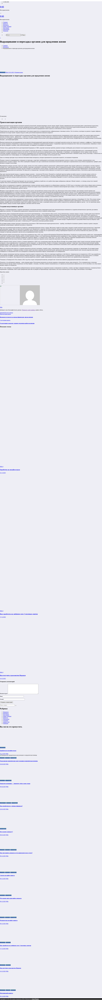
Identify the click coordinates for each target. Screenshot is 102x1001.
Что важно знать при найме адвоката (11, 898)
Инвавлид (6, 712)
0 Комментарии (18, 72)
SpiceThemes (35, 999)
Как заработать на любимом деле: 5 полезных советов (19, 614)
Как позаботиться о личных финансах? (11, 806)
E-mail (2, 699)
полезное (5, 720)
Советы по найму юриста (7, 875)
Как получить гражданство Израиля (13, 675)
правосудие (6, 722)
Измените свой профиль (28, 310)
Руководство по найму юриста (8, 920)
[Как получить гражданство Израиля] (46, 669)
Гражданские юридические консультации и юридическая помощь (19, 761)
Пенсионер (6, 29)
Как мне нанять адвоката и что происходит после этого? (16, 853)
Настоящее (6, 28)
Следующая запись (5, 320)
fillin (7, 72)
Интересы (6, 25)
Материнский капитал (6, 993)
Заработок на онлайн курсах (10, 469)
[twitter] (3, 276)
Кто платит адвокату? (6, 831)
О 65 (2, 7)
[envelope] (3, 279)
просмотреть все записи (6, 312)
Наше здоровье (7, 26)
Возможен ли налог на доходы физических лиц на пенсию (16, 317)
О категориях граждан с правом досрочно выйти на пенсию (17, 323)
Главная (5, 22)
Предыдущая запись (5, 314)
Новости (5, 23)
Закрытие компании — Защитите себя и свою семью (15, 783)
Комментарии (4, 693)
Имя (1, 696)
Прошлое (5, 30)
